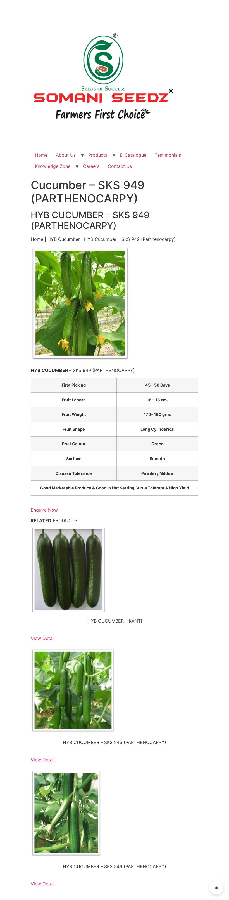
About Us (66, 155)
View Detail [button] (43, 638)
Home (41, 155)
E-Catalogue (133, 155)
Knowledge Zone (52, 166)
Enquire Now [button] (44, 510)
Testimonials (168, 155)
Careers (91, 166)
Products (97, 155)
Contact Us (120, 166)
